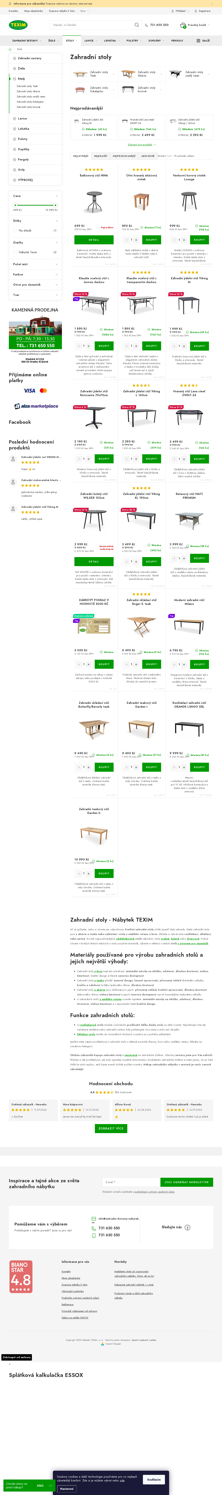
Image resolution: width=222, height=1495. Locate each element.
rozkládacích (88, 1025)
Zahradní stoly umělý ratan (31, 96)
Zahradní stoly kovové (28, 107)
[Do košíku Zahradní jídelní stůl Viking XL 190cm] (151, 561)
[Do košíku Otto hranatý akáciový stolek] (151, 239)
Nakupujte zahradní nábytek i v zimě (134, 1284)
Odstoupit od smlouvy (17, 1357)
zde (122, 1480)
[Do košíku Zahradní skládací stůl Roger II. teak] (151, 664)
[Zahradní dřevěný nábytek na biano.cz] (21, 1277)
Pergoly (23, 159)
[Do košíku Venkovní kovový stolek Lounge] (199, 239)
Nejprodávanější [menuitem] (124, 156)
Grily (21, 170)
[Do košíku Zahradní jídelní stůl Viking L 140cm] (151, 458)
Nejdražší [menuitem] (100, 156)
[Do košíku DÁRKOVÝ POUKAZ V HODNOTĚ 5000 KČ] (104, 664)
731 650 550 (159, 25)
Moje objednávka (33, 11)
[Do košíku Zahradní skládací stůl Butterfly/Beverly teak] (104, 767)
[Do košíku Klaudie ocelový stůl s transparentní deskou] (151, 345)
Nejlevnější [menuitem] (80, 156)
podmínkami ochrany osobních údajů (155, 1192)
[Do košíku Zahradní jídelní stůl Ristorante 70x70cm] (104, 458)
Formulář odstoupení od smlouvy (79, 1311)
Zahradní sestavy (29, 58)
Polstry (23, 139)
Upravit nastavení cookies (144, 1340)
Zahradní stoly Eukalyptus (30, 101)
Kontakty (13, 11)
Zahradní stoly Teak (27, 86)
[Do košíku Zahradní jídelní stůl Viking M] (199, 346)
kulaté (175, 939)
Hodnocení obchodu (111, 1083)
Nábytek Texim (37, 252)
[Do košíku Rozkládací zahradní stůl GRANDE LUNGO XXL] (199, 767)
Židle (21, 69)
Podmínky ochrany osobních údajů (80, 1298)
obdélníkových (125, 939)
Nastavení (67, 1489)
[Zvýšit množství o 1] (136, 240)
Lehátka (23, 129)
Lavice (22, 119)
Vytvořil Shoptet (113, 1343)
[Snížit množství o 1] (127, 240)
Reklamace (68, 1304)
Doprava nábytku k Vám (62, 11)
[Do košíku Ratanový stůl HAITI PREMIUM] (199, 558)
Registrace (204, 11)
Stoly (21, 79)
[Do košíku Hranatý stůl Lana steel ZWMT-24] (199, 458)
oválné (165, 939)
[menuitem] (27, 40)
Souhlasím (154, 1480)
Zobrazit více (111, 1128)
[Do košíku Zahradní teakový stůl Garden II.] (104, 873)
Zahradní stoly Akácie (28, 91)
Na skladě (37, 231)
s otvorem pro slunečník (193, 943)
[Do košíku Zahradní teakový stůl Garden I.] (151, 767)
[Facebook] (187, 1227)
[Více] (203, 40)
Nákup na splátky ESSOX (75, 1317)
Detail (94, 239)
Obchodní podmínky (73, 1291)
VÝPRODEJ (25, 180)
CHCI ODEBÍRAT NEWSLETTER (187, 1182)
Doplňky (23, 149)
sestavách (131, 1055)
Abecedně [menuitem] (148, 156)
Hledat (137, 25)
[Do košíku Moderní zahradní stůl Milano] (199, 664)
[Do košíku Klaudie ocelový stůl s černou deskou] (104, 345)
